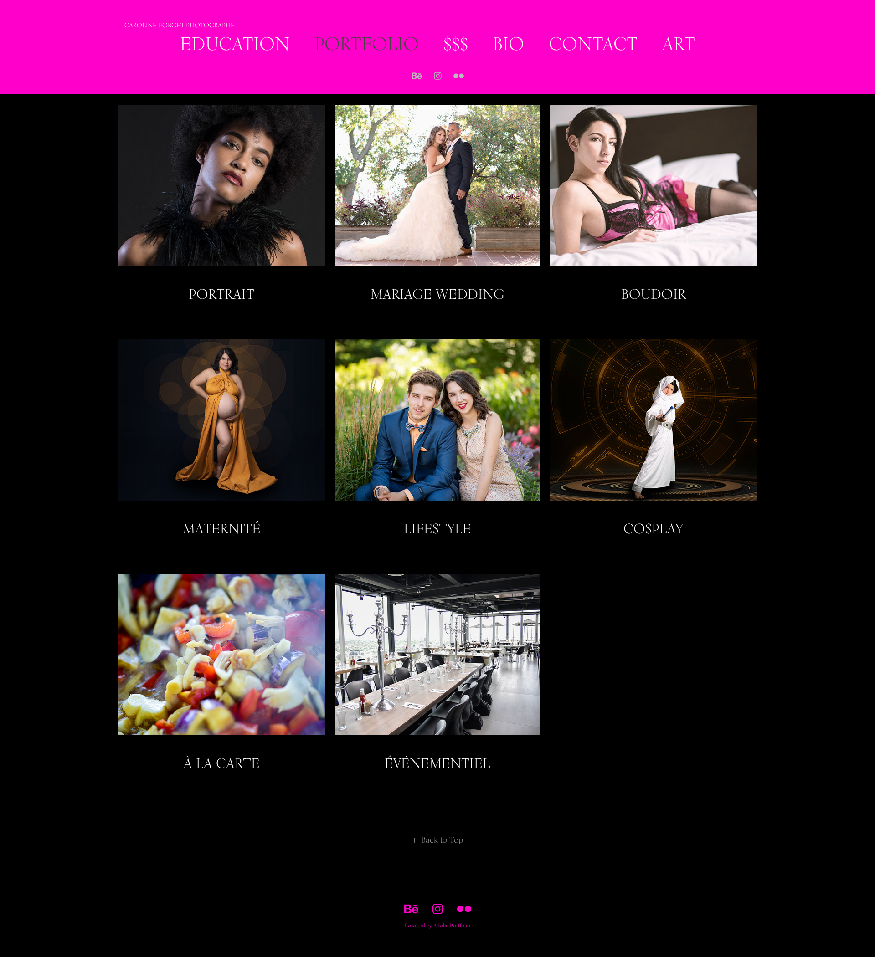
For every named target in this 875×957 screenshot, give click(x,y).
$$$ (455, 43)
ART (678, 43)
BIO (508, 43)
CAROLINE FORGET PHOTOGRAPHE (179, 25)
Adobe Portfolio (451, 925)
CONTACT (593, 43)
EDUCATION (235, 43)
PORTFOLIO (366, 43)
